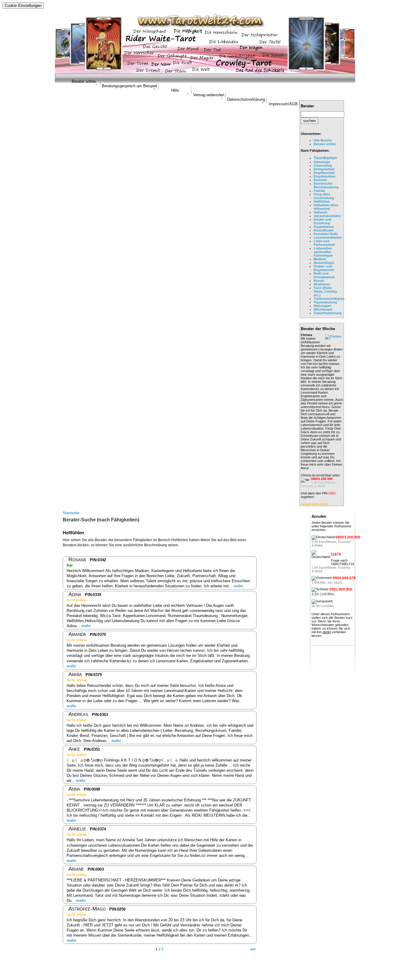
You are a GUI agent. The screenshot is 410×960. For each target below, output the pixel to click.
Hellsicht (320, 212)
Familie (319, 190)
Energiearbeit (324, 169)
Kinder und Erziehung (322, 221)
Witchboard (323, 309)
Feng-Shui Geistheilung (324, 196)
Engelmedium (325, 176)
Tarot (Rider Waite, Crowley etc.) (325, 291)
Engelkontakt (324, 172)
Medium (320, 259)
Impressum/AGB (283, 104)
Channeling (323, 165)
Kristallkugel (323, 230)
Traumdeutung (325, 302)
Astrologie (322, 162)
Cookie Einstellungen (23, 5)
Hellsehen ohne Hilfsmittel (326, 206)
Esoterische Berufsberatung (326, 185)
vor (253, 949)
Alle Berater (323, 140)
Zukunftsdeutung (328, 313)
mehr (238, 586)
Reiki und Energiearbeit (324, 275)
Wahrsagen (322, 306)
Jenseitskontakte (327, 216)
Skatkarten (322, 284)
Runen (319, 280)
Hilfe (175, 90)
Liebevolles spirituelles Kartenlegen (323, 251)
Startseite (71, 513)
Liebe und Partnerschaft (324, 242)
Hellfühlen (322, 201)
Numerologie (324, 262)
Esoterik (320, 180)
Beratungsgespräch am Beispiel (129, 86)
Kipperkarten (324, 226)
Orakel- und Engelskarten (324, 268)
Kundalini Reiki (326, 234)
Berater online (84, 81)
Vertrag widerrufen (208, 95)
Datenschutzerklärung (246, 99)
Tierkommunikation (329, 298)
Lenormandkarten (328, 237)
